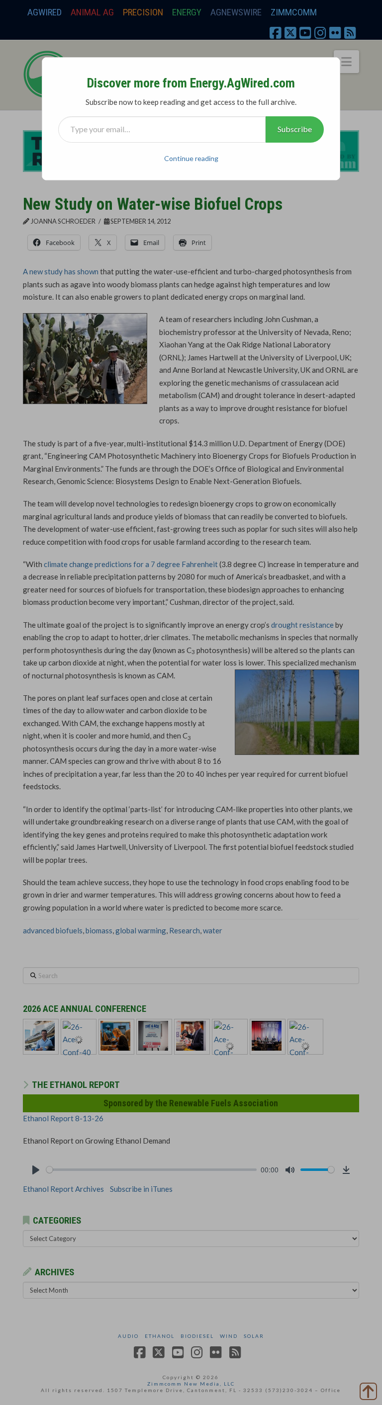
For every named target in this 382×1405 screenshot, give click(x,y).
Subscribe (295, 129)
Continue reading (191, 158)
